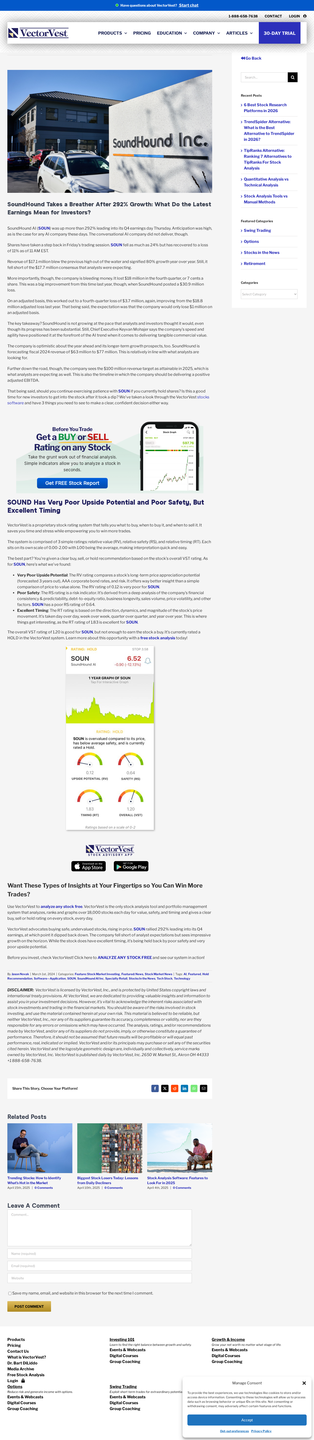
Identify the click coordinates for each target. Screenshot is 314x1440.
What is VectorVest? (26, 1357)
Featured (194, 974)
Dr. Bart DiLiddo (22, 1363)
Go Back (253, 58)
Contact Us (18, 1351)
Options (251, 241)
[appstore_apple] (88, 863)
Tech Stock (164, 978)
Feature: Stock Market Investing (97, 974)
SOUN (71, 978)
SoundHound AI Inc (90, 978)
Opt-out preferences (234, 1431)
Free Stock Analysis (25, 1375)
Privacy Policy (261, 1431)
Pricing (14, 1345)
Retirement (254, 263)
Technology (182, 978)
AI (185, 974)
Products (16, 1339)
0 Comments (44, 1188)
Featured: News (132, 974)
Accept (247, 1420)
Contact (273, 16)
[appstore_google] (131, 863)
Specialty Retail (116, 978)
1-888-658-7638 (243, 16)
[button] (304, 1383)
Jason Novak (20, 974)
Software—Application (50, 978)
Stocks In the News (142, 978)
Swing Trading (257, 230)
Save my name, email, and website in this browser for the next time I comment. (82, 1293)
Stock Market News (158, 974)
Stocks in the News (261, 252)
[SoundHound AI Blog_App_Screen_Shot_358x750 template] (110, 647)
